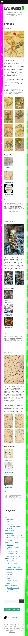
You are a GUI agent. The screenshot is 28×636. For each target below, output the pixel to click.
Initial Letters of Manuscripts (15, 569)
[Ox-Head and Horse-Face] (14, 239)
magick (20, 498)
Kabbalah (9, 572)
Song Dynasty (7, 211)
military (5, 500)
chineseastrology (8, 498)
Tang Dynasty (14, 211)
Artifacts (9, 540)
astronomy (11, 497)
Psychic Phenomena (12, 580)
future (12, 208)
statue (11, 341)
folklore (18, 340)
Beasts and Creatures (13, 542)
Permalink (6, 200)
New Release (10, 519)
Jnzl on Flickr (9, 270)
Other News (10, 522)
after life (12, 338)
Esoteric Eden (7, 496)
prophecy (19, 209)
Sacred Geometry (12, 585)
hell (22, 340)
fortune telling (7, 208)
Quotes (9, 583)
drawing (22, 207)
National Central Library (14, 413)
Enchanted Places (12, 558)
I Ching (16, 208)
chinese (6, 207)
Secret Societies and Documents (13, 588)
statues (15, 341)
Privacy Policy (20, 624)
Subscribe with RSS (12, 617)
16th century (17, 496)
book (16, 206)
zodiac (18, 500)
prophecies (13, 209)
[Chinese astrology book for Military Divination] (14, 369)
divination (16, 207)
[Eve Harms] (14, 9)
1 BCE (11, 206)
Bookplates (10, 545)
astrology (6, 497)
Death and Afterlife (14, 336)
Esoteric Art (10, 561)
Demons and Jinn (12, 553)
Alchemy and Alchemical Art (15, 535)
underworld (20, 341)
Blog (6, 517)
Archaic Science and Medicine (15, 537)
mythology (6, 341)
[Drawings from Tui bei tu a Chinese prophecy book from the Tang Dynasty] (14, 44)
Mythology (10, 574)
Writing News (10, 530)
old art (20, 208)
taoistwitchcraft (12, 500)
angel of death (17, 338)
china (19, 206)
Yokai (8, 594)
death (14, 340)
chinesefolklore (12, 339)
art (13, 206)
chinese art (11, 207)
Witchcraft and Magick (13, 592)
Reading (9, 524)
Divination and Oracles (15, 203)
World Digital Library (14, 93)
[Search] (21, 601)
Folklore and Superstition (14, 567)
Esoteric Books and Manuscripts (12, 204)
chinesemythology (8, 340)
